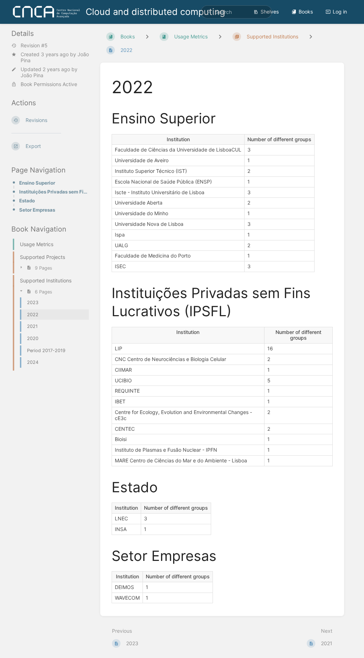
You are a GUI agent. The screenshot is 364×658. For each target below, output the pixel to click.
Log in (340, 12)
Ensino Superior (37, 183)
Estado (27, 200)
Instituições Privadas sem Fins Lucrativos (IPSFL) (54, 192)
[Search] (209, 12)
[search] (236, 11)
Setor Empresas (37, 210)
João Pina (32, 75)
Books (306, 12)
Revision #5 (34, 45)
